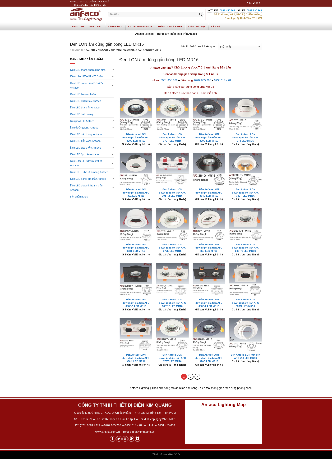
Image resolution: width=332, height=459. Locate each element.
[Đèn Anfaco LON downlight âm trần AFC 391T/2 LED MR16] (172, 169)
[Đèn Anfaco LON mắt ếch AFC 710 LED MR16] (245, 334)
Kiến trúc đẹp (196, 26)
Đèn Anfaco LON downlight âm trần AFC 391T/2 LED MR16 (172, 192)
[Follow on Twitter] (254, 3)
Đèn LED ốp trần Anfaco (84, 154)
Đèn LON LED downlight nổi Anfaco (86, 163)
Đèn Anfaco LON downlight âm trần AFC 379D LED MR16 (208, 137)
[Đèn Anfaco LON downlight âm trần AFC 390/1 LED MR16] (245, 279)
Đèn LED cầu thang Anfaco (86, 134)
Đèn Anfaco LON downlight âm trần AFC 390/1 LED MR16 (245, 302)
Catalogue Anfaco (140, 26)
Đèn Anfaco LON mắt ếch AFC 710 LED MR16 (245, 356)
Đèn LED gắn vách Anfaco (85, 140)
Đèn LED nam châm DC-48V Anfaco (86, 85)
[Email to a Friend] (125, 439)
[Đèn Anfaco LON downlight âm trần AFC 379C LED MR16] (136, 114)
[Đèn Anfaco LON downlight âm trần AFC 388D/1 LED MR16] (136, 279)
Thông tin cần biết (170, 26)
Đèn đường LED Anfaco (84, 127)
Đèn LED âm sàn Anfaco (84, 94)
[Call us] (260, 3)
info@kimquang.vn (143, 431)
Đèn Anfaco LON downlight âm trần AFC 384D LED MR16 (208, 192)
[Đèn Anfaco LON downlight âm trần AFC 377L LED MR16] (172, 224)
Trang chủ (77, 26)
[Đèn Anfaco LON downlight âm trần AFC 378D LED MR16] (208, 334)
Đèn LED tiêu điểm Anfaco (85, 147)
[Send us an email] (257, 3)
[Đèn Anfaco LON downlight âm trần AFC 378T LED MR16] (172, 334)
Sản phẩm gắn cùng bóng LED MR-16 (190, 86)
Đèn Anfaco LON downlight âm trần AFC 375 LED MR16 (245, 137)
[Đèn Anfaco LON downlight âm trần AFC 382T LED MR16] (245, 169)
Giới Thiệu (95, 26)
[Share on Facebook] (113, 439)
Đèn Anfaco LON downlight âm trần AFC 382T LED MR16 (245, 192)
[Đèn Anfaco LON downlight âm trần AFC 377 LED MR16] (208, 224)
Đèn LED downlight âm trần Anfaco (86, 187)
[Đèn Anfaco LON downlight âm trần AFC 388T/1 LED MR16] (245, 224)
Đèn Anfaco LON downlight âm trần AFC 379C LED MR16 (135, 137)
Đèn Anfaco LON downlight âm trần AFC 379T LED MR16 (172, 137)
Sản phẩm (114, 26)
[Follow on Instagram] (250, 3)
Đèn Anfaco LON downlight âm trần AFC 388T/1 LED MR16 (245, 247)
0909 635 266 (202, 80)
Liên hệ (215, 26)
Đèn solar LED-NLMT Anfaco (87, 76)
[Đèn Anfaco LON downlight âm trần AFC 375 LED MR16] (245, 114)
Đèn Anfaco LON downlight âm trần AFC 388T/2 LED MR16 (172, 302)
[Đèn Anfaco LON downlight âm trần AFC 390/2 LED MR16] (136, 334)
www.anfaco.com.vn (107, 431)
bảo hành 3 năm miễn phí (202, 93)
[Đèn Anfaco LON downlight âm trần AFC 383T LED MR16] (136, 224)
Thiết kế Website (162, 454)
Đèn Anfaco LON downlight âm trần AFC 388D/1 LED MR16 (135, 302)
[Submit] (200, 14)
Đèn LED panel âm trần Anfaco (88, 178)
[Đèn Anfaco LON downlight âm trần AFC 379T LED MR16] (172, 114)
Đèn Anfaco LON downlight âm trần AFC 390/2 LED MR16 (135, 357)
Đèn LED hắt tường (81, 114)
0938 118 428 (222, 80)
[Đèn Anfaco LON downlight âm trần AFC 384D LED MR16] (208, 169)
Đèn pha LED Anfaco (82, 120)
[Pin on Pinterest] (131, 439)
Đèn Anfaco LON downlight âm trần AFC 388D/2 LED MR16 (208, 302)
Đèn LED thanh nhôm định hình (87, 69)
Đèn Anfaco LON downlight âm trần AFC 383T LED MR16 (135, 247)
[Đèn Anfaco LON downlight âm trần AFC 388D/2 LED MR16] (208, 279)
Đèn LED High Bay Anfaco (85, 100)
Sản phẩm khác (79, 196)
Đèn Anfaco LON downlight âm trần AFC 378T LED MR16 (172, 357)
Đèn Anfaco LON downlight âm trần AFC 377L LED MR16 (172, 247)
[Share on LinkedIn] (137, 439)
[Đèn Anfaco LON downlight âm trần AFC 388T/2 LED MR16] (172, 279)
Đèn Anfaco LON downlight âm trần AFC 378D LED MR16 (208, 357)
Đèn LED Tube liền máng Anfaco (89, 171)
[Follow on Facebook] (247, 3)
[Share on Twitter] (119, 439)
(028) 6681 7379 (90, 425)
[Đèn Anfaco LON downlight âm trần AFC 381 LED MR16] (136, 169)
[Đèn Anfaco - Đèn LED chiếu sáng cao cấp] (86, 14)
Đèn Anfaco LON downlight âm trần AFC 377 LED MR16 (208, 247)
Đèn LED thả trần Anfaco (85, 107)
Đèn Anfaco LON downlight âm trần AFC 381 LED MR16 (135, 192)
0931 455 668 (169, 80)
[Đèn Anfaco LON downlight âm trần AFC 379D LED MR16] (208, 114)
